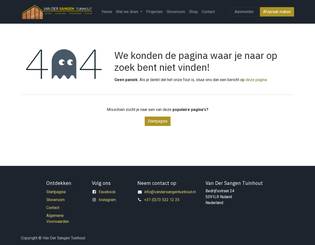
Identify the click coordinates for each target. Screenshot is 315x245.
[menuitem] (107, 12)
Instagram (107, 199)
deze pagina (256, 79)
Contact (52, 207)
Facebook (107, 192)
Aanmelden (244, 11)
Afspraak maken (277, 11)
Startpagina (157, 121)
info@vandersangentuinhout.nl (170, 192)
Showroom (55, 199)
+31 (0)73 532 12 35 (161, 199)
